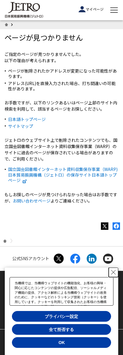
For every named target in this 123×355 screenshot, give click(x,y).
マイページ (95, 9)
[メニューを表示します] (114, 10)
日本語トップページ (27, 119)
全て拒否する (61, 329)
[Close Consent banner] (113, 272)
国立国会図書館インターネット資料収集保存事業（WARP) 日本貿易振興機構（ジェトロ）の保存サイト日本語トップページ (63, 174)
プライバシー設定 (61, 316)
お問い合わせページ (31, 201)
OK (62, 342)
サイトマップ (20, 126)
